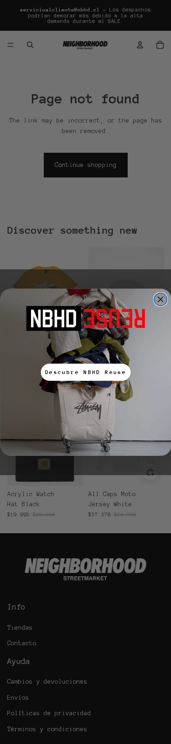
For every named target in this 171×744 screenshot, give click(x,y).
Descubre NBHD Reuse (85, 372)
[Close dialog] (160, 299)
